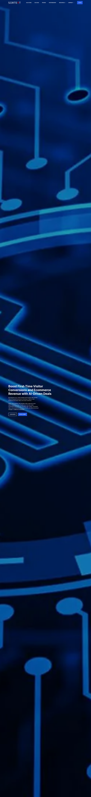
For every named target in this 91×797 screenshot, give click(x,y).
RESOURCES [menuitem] (62, 2)
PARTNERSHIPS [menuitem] (52, 2)
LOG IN (79, 2)
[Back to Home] (14, 2)
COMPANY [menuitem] (70, 2)
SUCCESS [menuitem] (37, 2)
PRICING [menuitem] (44, 2)
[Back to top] (89, 795)
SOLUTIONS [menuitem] (28, 2)
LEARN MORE (13, 414)
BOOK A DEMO (22, 414)
